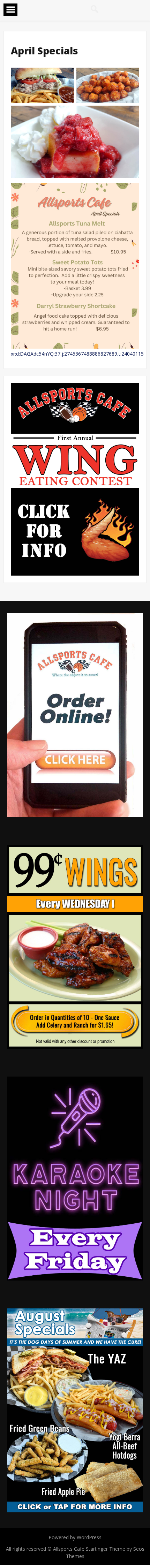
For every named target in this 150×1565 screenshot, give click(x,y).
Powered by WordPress (75, 1537)
